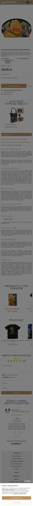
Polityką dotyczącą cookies (8, 489)
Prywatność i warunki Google (19, 493)
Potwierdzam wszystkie (16, 498)
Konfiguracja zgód (16, 502)
